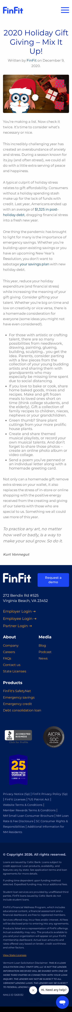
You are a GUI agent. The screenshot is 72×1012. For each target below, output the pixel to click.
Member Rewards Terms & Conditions (29, 810)
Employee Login (17, 619)
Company (11, 645)
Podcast (45, 652)
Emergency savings (19, 697)
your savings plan (34, 264)
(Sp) (27, 794)
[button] (65, 10)
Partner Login (15, 626)
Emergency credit (17, 704)
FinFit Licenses (15, 799)
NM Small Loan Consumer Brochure (28, 816)
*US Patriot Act (38, 799)
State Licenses (14, 671)
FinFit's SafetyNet (17, 691)
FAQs (7, 658)
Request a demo (53, 580)
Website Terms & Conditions (22, 805)
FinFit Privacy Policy (46, 794)
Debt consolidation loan (22, 710)
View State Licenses (14, 955)
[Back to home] (13, 10)
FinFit (32, 60)
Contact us (11, 665)
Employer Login (17, 611)
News (43, 658)
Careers (9, 652)
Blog (42, 645)
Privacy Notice (13, 794)
